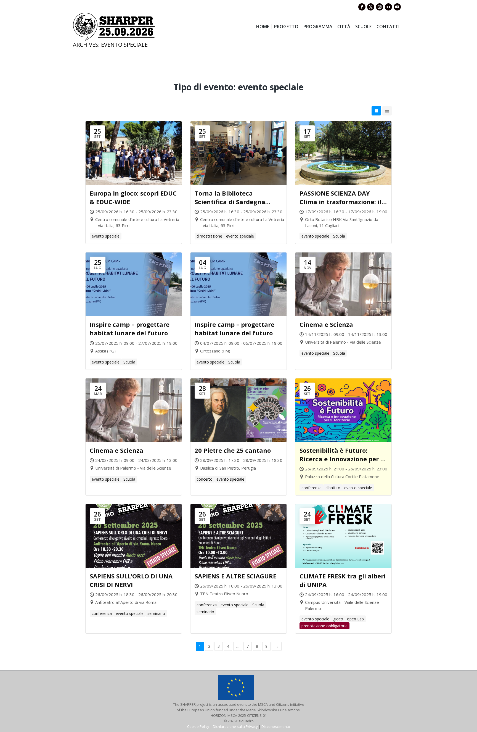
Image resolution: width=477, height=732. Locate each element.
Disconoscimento (275, 726)
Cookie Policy (198, 726)
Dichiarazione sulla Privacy (235, 726)
